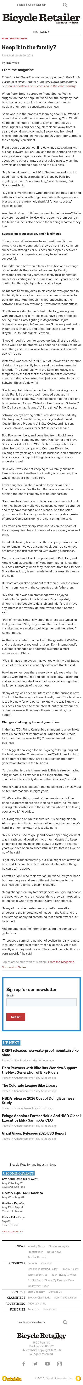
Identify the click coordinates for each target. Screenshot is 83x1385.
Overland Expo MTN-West (19, 1179)
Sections (41, 31)
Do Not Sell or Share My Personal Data (51, 1280)
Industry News (18, 38)
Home (5, 38)
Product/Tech (35, 1251)
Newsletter (50, 1309)
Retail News (54, 1251)
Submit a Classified (65, 1297)
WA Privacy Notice (38, 1286)
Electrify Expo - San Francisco (22, 1193)
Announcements (24, 1077)
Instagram (59, 1364)
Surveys (32, 1263)
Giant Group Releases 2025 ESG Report (34, 1133)
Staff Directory (36, 1291)
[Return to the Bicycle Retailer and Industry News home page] (41, 23)
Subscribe (34, 1309)
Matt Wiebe (12, 62)
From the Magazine (61, 962)
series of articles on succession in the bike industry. (41, 86)
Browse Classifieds (39, 1297)
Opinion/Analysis (59, 1246)
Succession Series (14, 967)
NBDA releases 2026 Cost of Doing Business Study (38, 1100)
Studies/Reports (37, 1257)
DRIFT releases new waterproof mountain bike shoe (40, 1052)
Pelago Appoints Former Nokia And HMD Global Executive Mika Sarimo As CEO (41, 1118)
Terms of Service (37, 1274)
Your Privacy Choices (64, 1274)
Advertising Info (37, 1303)
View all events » (12, 1231)
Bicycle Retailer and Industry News (33, 1165)
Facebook (23, 1364)
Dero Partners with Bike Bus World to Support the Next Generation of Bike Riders (39, 1070)
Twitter (35, 1364)
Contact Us (55, 1291)
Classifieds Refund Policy (43, 1269)
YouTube (47, 1364)
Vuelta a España (13, 1203)
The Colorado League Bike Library (30, 1085)
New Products (22, 1060)
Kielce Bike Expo (13, 1217)
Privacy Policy (70, 1269)
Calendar (46, 1263)
